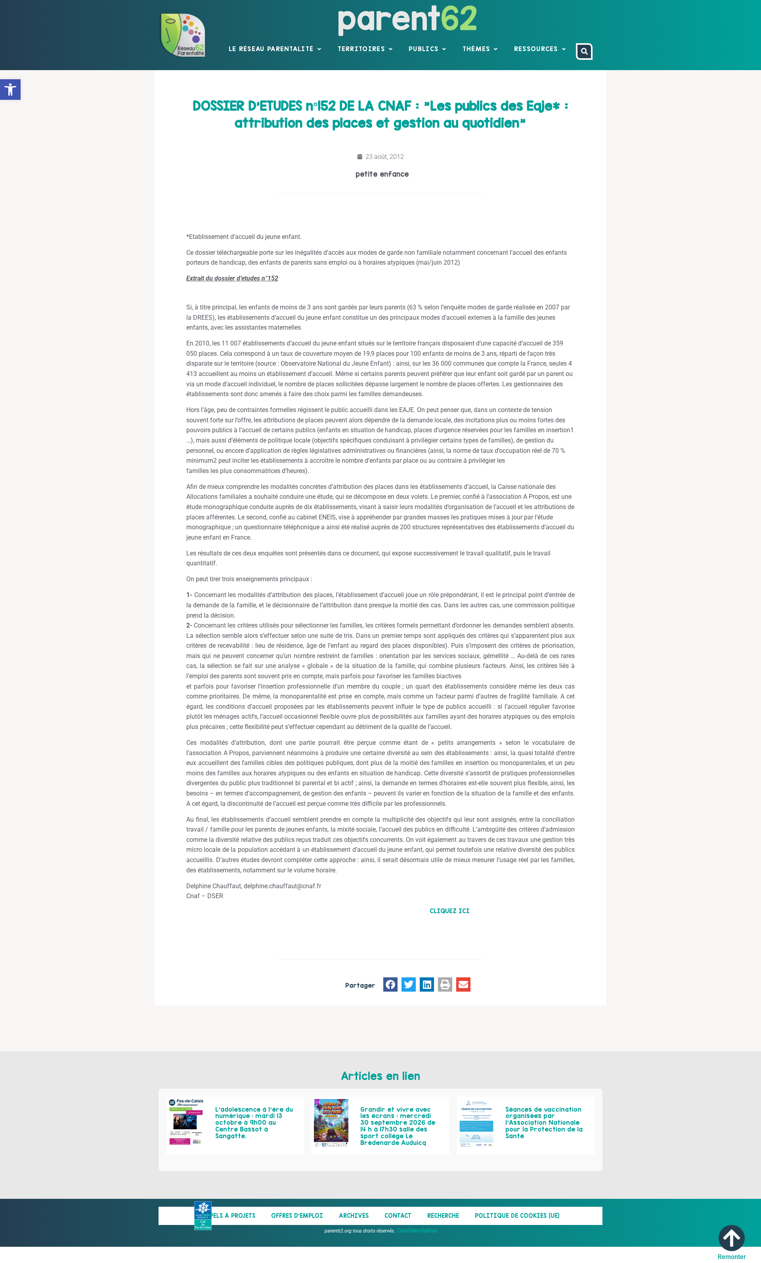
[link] (10, 89)
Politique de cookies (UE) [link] (517, 1215)
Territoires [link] (361, 48)
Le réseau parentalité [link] (271, 48)
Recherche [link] (443, 1215)
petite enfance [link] (382, 174)
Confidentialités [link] (416, 1230)
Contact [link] (397, 1215)
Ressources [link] (536, 48)
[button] (390, 984)
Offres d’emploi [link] (297, 1215)
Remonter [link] (732, 1257)
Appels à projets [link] (228, 1215)
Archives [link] (354, 1215)
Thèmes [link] (476, 48)
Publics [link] (423, 48)
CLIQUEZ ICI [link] (450, 910)
